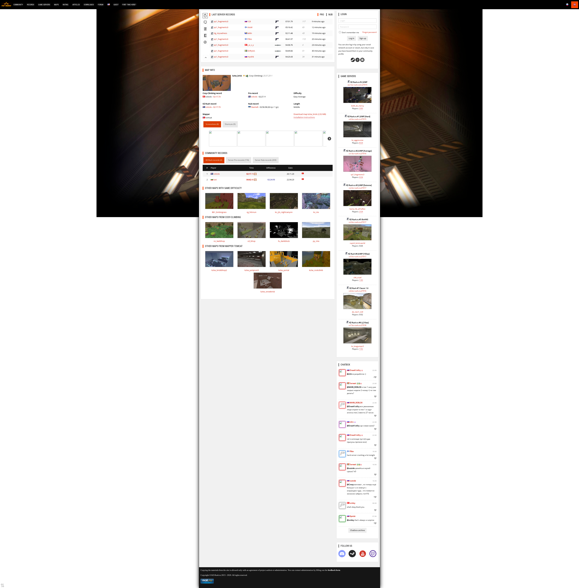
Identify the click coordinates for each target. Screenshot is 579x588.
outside (353, 480)
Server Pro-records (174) (238, 160)
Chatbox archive (357, 530)
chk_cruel (357, 277)
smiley (352, 503)
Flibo (250, 39)
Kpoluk (352, 516)
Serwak (353, 383)
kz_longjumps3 (357, 346)
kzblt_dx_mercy (357, 105)
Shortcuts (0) (230, 124)
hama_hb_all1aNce (357, 209)
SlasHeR (254, 107)
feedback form (334, 570)
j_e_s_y (251, 45)
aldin (250, 33)
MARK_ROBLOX (356, 402)
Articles (76, 5)
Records (30, 5)
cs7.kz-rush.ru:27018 (357, 325)
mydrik (251, 56)
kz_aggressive (357, 140)
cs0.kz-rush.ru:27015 (357, 119)
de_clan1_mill (357, 312)
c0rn (352, 422)
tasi (215, 179)
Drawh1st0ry (355, 370)
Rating (65, 5)
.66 (250, 179)
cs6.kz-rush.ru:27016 (357, 291)
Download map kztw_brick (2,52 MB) (310, 114)
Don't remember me (350, 32)
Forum (100, 5)
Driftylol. (251, 50)
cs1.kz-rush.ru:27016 (357, 153)
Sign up (362, 38)
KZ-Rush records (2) (214, 160)
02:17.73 (216, 96)
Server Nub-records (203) (265, 160)
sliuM (250, 27)
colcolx (209, 107)
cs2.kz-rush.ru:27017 (357, 188)
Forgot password (369, 32)
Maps (56, 5)
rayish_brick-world (357, 243)
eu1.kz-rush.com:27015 (357, 85)
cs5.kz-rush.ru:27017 (357, 256)
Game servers (44, 5)
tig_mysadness (220, 33)
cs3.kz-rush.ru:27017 (357, 222)
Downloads (89, 5)
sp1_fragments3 (221, 21)
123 (249, 21)
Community (18, 5)
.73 (250, 173)
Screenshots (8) (212, 124)
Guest (116, 5)
